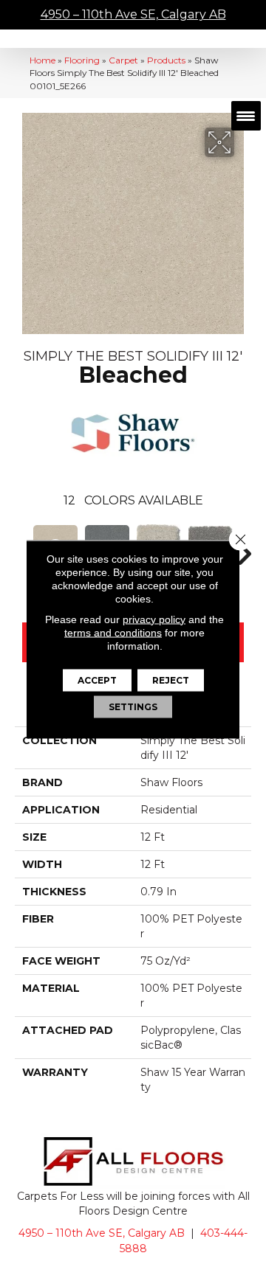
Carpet (123, 60)
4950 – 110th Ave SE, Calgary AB (133, 14)
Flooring (82, 60)
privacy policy (154, 619)
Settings (133, 706)
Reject (170, 679)
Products (166, 60)
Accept (97, 679)
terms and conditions (113, 632)
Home (42, 60)
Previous (22, 546)
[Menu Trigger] (246, 116)
